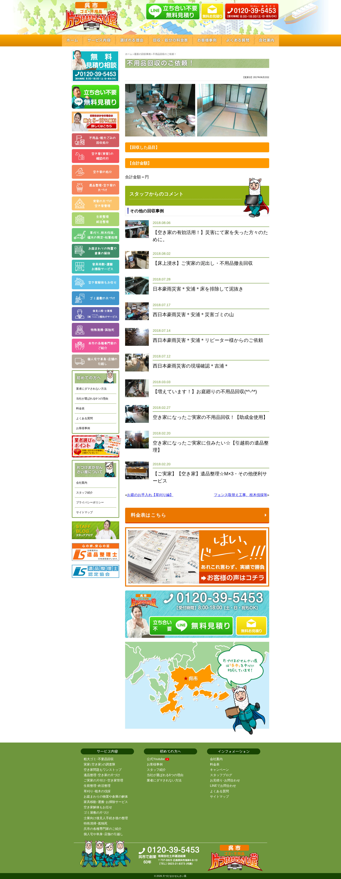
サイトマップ (84, 512)
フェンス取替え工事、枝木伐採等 (240, 495)
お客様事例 (83, 428)
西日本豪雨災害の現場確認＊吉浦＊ (191, 366)
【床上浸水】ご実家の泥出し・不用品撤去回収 (203, 263)
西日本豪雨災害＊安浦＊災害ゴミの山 (193, 314)
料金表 (80, 408)
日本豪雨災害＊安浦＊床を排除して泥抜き (198, 288)
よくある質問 (84, 418)
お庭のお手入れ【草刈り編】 (150, 495)
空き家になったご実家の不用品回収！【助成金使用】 (210, 417)
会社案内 (81, 482)
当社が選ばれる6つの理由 (92, 398)
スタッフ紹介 (84, 492)
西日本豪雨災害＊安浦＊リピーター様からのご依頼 (208, 340)
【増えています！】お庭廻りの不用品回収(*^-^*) (205, 391)
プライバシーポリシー (90, 502)
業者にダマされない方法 (91, 388)
